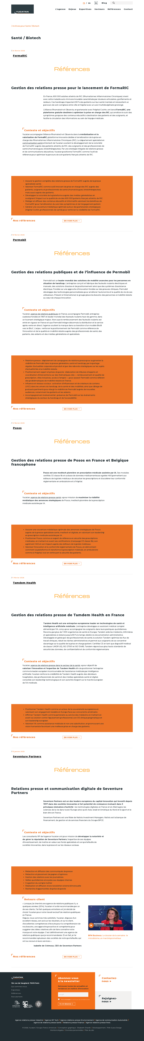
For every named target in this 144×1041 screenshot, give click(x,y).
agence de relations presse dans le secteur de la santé (55, 665)
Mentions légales (57, 1030)
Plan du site (89, 1030)
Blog (104, 3)
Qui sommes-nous (19, 987)
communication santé (32, 143)
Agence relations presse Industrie (29, 1020)
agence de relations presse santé (46, 497)
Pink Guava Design (114, 1028)
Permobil (19, 239)
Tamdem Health (24, 582)
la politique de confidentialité (80, 999)
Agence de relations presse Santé (48, 1023)
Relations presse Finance (73, 1023)
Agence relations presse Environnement (77, 1020)
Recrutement (16, 997)
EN (89, 3)
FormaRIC (20, 55)
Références (16, 993)
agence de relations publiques (44, 314)
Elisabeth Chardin (84, 1028)
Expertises (15, 990)
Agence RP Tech (52, 1020)
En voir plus (71, 221)
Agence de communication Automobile (112, 1020)
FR (84, 3)
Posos (17, 428)
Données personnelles (74, 1030)
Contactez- (109, 980)
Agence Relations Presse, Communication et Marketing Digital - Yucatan (28, 12)
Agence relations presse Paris (98, 1023)
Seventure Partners (27, 756)
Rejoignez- (109, 1000)
